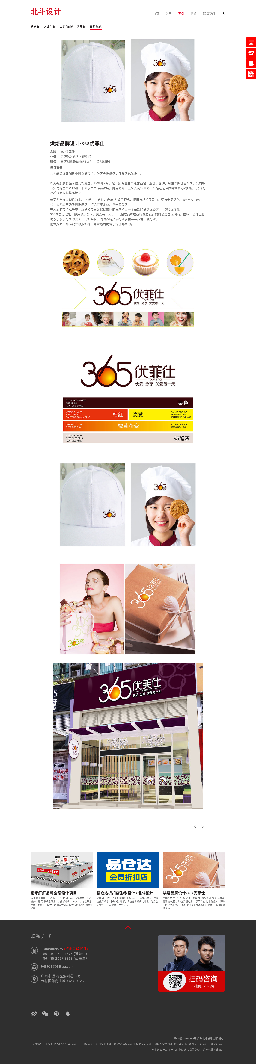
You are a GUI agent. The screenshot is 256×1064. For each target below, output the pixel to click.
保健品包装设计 (145, 1044)
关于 (169, 14)
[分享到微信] (45, 1013)
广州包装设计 (88, 1044)
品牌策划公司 (195, 1050)
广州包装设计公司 (106, 1044)
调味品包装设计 (164, 1044)
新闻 (194, 14)
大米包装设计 (203, 1044)
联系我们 (209, 14)
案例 (181, 14)
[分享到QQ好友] (67, 1013)
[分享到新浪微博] (34, 1013)
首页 (156, 14)
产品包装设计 (179, 1050)
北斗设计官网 (53, 1044)
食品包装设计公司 (184, 1044)
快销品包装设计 (70, 1044)
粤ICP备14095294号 (185, 1038)
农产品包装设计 (126, 1044)
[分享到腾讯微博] (56, 1013)
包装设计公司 (163, 1050)
